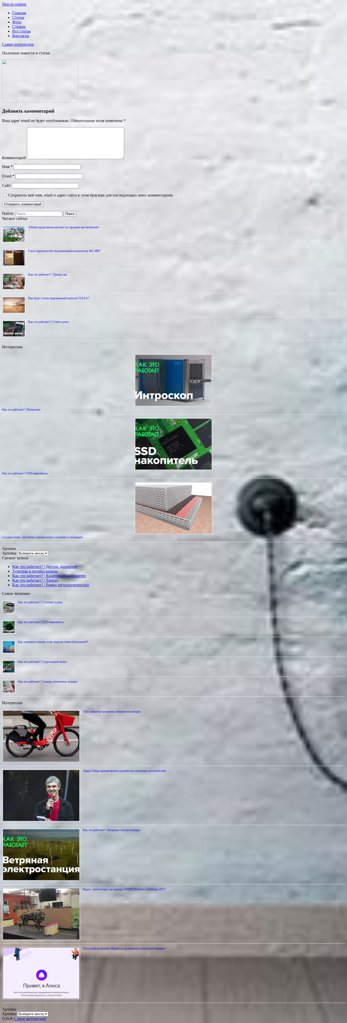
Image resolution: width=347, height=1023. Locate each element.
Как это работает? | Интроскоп (21, 409)
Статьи (18, 17)
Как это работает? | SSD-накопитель (25, 473)
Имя (7, 166)
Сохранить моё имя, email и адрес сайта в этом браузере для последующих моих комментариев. (91, 195)
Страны (19, 26)
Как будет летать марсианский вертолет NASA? (58, 298)
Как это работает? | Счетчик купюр (40, 602)
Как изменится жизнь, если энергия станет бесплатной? (53, 642)
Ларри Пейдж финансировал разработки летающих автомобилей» (124, 771)
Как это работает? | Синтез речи (48, 322)
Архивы (9, 553)
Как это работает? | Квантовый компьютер (49, 576)
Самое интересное (18, 44)
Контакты (20, 36)
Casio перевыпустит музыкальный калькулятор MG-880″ (64, 251)
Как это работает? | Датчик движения (44, 566)
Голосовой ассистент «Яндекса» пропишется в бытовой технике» (124, 948)
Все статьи (21, 31)
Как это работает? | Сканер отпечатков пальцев (47, 681)
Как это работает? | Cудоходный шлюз (42, 662)
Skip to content (14, 4)
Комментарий (14, 158)
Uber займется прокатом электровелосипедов (112, 711)
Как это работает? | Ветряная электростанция (111, 830)
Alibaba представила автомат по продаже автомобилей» (63, 227)
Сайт (6, 185)
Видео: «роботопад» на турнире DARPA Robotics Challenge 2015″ (124, 889)
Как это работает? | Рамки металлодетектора (50, 585)
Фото (16, 22)
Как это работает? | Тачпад (35, 580)
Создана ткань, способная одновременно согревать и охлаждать (42, 537)
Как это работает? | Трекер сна (47, 274)
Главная (19, 13)
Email (8, 176)
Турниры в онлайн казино (35, 571)
